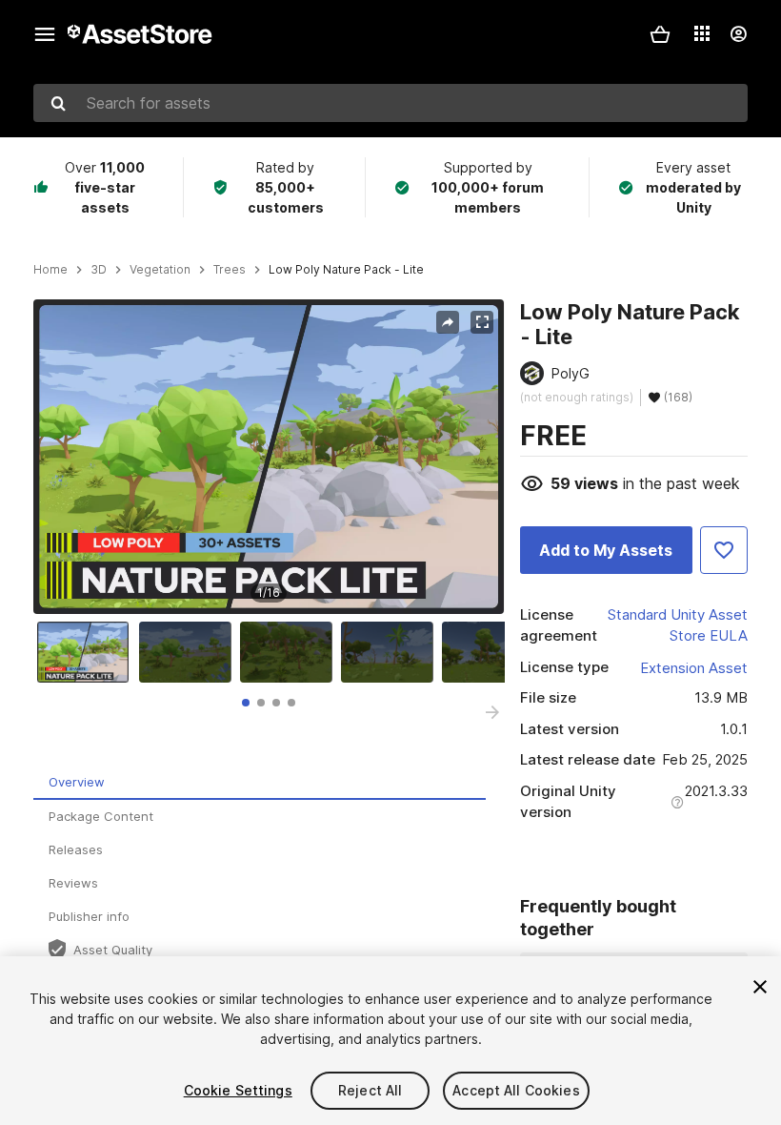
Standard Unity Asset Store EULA (678, 625)
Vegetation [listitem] (160, 269)
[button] (660, 34)
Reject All (370, 1090)
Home (50, 269)
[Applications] (702, 33)
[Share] (447, 322)
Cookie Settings (238, 1090)
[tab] (246, 702)
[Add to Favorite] (724, 550)
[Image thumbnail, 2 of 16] (189, 652)
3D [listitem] (98, 269)
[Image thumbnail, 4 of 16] (391, 652)
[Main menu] (45, 34)
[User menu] (738, 34)
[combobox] (390, 103)
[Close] (760, 987)
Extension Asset (694, 668)
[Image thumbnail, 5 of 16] (492, 652)
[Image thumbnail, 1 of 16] (87, 652)
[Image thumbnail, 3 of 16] (290, 652)
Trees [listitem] (229, 269)
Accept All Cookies (516, 1090)
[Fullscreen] (482, 322)
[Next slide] (492, 712)
